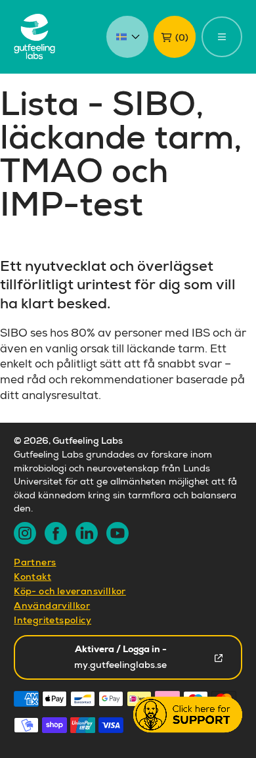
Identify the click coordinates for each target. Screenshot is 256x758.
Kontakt (32, 577)
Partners (35, 563)
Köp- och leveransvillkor (70, 592)
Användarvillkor (52, 606)
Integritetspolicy (52, 621)
